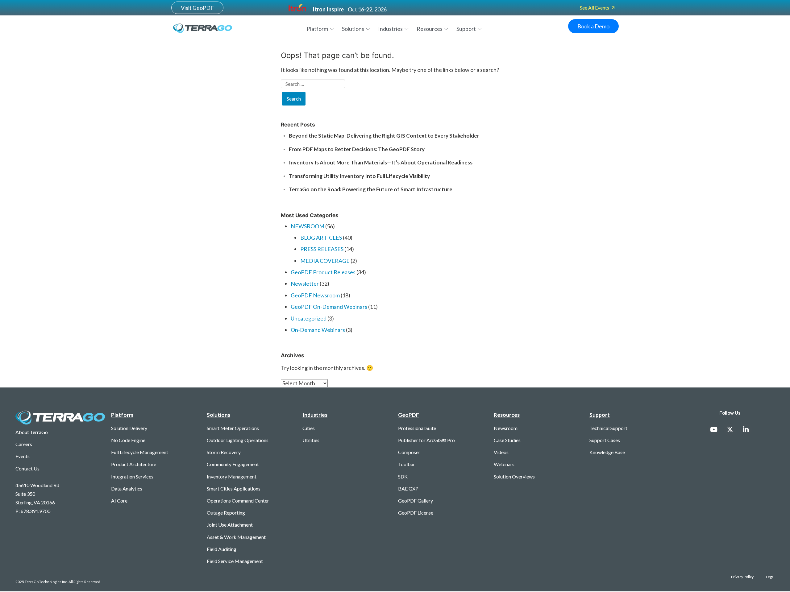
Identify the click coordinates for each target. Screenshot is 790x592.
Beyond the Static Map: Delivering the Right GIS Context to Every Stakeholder (384, 135)
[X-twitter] (729, 429)
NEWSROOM (307, 226)
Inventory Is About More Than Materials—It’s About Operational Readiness (380, 162)
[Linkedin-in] (745, 429)
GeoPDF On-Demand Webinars (329, 306)
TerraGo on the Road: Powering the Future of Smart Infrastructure (371, 189)
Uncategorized (308, 318)
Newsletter (305, 283)
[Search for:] (395, 86)
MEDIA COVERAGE (325, 260)
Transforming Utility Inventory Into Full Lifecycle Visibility (359, 176)
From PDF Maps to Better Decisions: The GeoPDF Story (357, 149)
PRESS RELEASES (321, 249)
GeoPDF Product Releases (323, 272)
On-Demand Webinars (318, 329)
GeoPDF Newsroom (315, 295)
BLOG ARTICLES (321, 237)
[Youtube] (713, 429)
